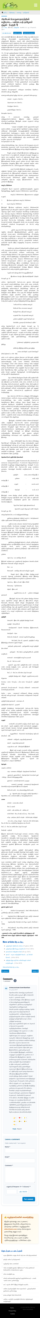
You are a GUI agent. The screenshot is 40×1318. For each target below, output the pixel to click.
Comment (9, 1165)
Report (19, 1129)
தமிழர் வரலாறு (17, 33)
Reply (14, 1129)
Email (7, 1157)
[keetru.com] (10, 5)
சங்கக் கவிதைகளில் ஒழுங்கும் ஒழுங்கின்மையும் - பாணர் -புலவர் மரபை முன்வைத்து (19, 1279)
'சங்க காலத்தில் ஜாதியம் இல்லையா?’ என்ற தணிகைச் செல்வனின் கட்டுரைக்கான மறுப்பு (19, 1269)
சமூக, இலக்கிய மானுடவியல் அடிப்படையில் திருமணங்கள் (20, 1255)
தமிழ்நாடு (16, 27)
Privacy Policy (12, 1311)
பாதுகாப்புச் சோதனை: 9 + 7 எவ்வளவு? (19, 1186)
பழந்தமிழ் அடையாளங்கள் (11, 1264)
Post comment (28, 1199)
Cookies (12, 1314)
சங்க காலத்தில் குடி (9, 1274)
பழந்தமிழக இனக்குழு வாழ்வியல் (15, 949)
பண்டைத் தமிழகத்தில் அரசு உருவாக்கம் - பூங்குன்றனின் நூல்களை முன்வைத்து (19, 1290)
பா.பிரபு (5, 27)
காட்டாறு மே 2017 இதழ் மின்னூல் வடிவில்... (16, 1284)
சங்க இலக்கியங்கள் (6, 33)
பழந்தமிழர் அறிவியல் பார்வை (14, 946)
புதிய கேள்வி (23, 1191)
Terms (12, 1308)
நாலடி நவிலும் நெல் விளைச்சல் (12, 1295)
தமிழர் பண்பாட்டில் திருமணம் (11, 1259)
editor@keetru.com (10, 1229)
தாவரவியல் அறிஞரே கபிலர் (14, 952)
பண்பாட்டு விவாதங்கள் (29, 33)
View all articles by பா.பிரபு (11, 967)
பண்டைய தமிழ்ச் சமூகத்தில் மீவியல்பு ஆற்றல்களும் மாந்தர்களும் (18, 1300)
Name (7, 1147)
